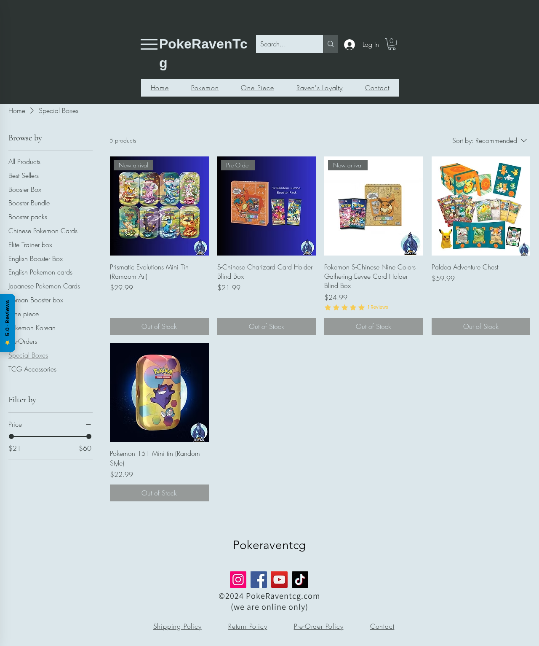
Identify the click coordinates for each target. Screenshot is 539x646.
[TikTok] (300, 579)
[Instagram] (238, 579)
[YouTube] (279, 579)
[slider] (11, 436)
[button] (392, 44)
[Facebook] (259, 579)
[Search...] (330, 44)
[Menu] (149, 44)
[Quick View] (481, 206)
